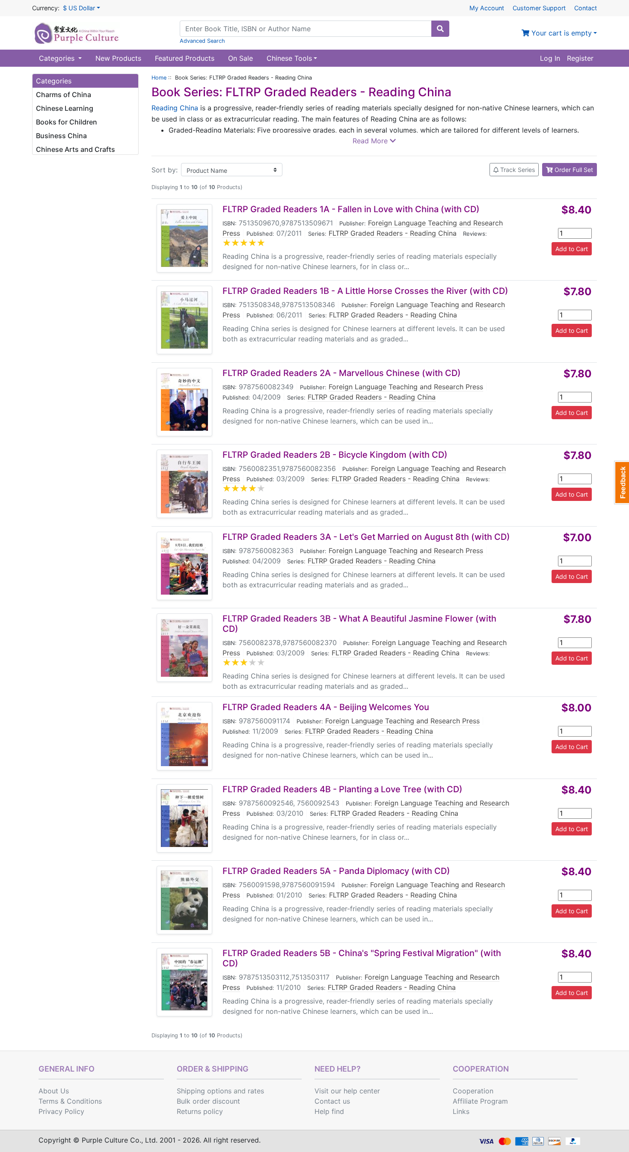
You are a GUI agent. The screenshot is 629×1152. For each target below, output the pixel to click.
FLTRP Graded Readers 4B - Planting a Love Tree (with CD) (343, 789)
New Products (118, 58)
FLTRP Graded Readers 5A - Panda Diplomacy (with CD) (336, 871)
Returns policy (200, 1111)
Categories (58, 58)
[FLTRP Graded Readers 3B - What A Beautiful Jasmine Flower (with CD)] (184, 648)
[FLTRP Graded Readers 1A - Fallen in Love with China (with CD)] (184, 238)
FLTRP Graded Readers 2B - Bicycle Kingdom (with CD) (335, 455)
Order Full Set (573, 169)
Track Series (516, 169)
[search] (440, 29)
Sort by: (164, 170)
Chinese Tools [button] (289, 58)
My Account (486, 8)
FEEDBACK (621, 482)
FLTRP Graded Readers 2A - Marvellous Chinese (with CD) (342, 373)
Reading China (175, 108)
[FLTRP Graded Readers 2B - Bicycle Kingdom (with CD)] (184, 483)
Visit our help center (347, 1091)
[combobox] (306, 29)
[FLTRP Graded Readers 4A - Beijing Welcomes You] (184, 736)
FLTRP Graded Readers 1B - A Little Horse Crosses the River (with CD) (365, 291)
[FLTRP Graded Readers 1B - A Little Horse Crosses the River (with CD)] (184, 320)
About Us (54, 1091)
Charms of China (63, 94)
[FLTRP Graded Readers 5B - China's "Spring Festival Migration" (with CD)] (184, 982)
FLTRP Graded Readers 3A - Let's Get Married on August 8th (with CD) (366, 537)
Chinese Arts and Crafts (75, 149)
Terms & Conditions (70, 1101)
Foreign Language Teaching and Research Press (406, 386)
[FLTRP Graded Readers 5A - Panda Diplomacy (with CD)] (184, 900)
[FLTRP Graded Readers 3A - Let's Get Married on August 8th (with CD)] (184, 566)
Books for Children (66, 122)
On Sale (240, 58)
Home (158, 77)
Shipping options (204, 1091)
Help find (329, 1111)
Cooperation (473, 1091)
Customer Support (539, 8)
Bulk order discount (208, 1101)
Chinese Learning (64, 108)
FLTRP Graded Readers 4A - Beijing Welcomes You (326, 707)
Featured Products (184, 58)
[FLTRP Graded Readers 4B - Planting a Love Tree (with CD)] (184, 818)
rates (256, 1091)
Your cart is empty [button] (560, 33)
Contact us (332, 1101)
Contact (585, 8)
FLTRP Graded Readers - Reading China (393, 233)
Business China (61, 135)
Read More (371, 140)
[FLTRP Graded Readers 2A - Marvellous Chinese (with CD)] (184, 402)
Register (580, 58)
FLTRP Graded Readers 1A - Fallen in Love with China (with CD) (351, 209)
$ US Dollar (79, 8)
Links (461, 1111)
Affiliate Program (480, 1101)
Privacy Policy (61, 1111)
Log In (550, 58)
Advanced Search (202, 41)
